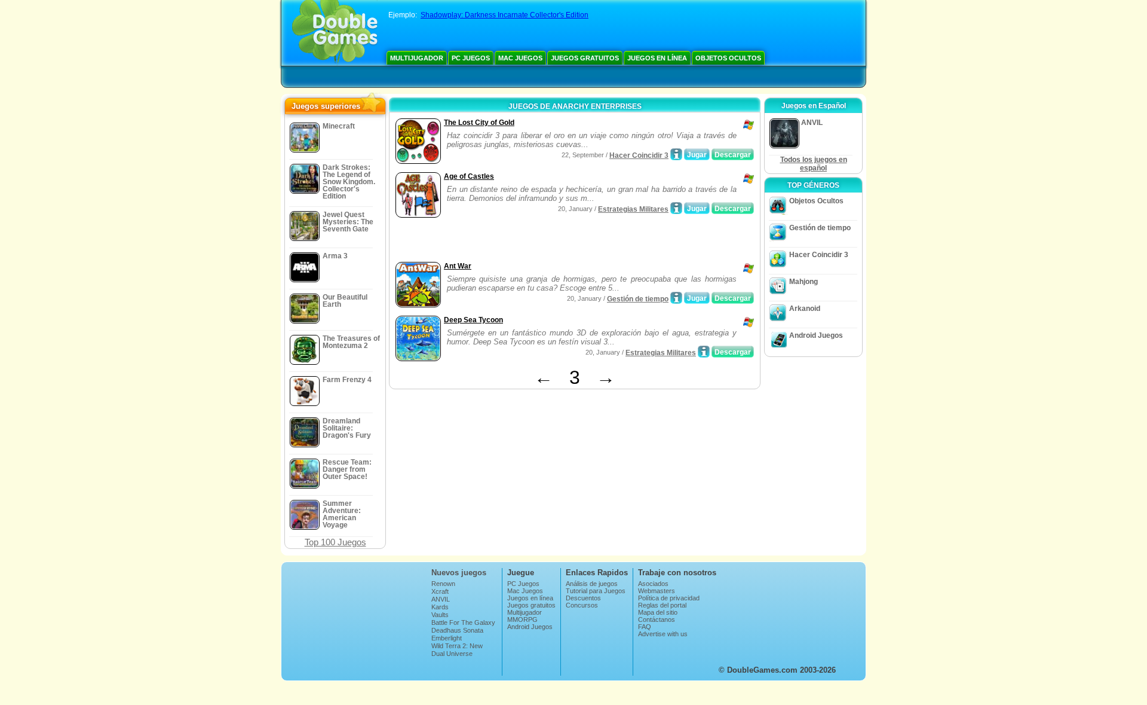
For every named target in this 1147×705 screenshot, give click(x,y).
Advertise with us (663, 633)
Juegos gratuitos (585, 58)
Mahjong (803, 281)
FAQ (644, 626)
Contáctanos (656, 619)
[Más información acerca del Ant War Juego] (676, 298)
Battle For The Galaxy (463, 622)
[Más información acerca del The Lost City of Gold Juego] (676, 154)
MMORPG (522, 619)
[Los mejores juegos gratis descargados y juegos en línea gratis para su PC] (335, 33)
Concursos (582, 605)
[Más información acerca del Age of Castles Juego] (676, 208)
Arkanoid (804, 308)
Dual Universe (452, 653)
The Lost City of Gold (479, 122)
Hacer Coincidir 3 (638, 155)
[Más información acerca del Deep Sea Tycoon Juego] (704, 352)
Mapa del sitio (657, 612)
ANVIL (440, 599)
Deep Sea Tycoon (473, 320)
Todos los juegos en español (813, 163)
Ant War (457, 266)
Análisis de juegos (592, 583)
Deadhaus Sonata (457, 630)
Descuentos (583, 598)
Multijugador (416, 58)
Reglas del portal (662, 605)
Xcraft (440, 591)
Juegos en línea (657, 58)
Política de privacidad (669, 598)
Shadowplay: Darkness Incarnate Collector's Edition (504, 15)
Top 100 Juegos (335, 542)
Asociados (653, 583)
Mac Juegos (520, 58)
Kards (440, 607)
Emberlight (446, 638)
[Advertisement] (532, 241)
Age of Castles (469, 176)
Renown (443, 583)
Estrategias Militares (633, 209)
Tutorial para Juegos (595, 590)
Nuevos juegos (458, 572)
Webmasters (656, 590)
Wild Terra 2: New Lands (457, 649)
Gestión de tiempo (637, 299)
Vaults (440, 614)
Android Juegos (816, 335)
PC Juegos (471, 58)
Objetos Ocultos (728, 58)
